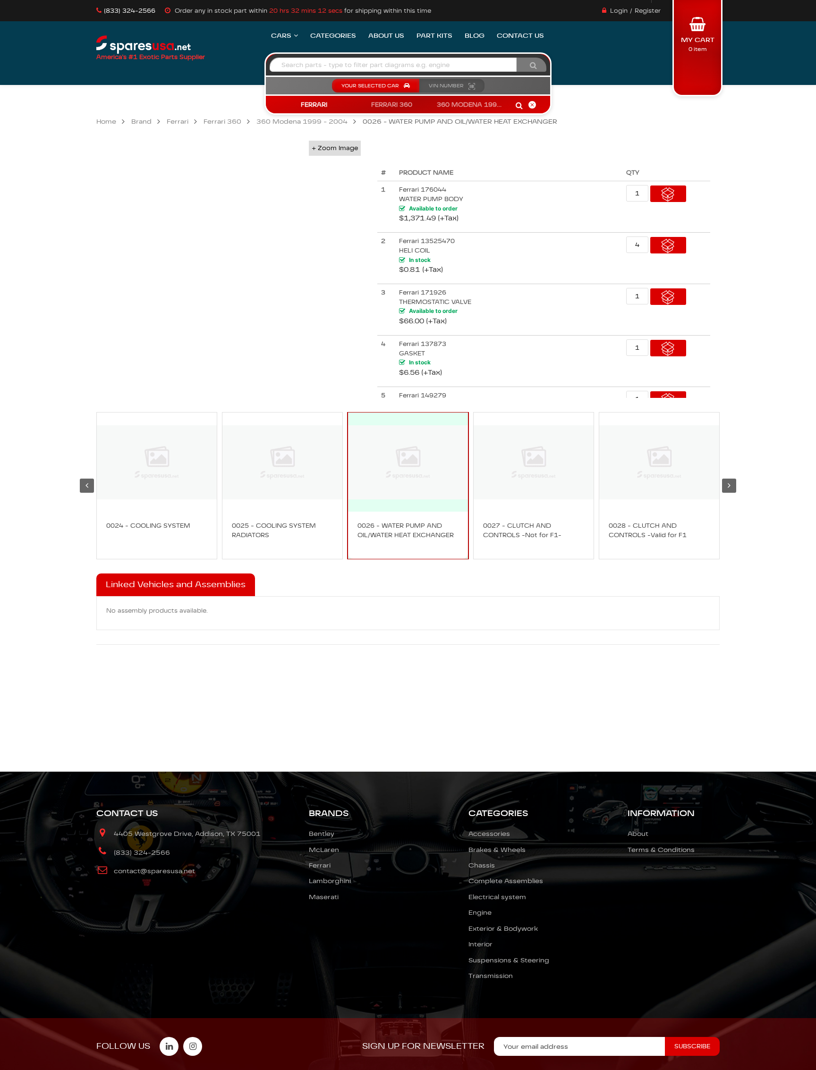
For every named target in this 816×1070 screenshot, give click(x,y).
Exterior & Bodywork (503, 928)
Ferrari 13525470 (427, 240)
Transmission (490, 975)
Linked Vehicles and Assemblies (176, 584)
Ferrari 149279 (422, 395)
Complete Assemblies (505, 881)
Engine (480, 912)
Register (648, 10)
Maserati (324, 897)
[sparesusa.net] (143, 44)
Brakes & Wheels (497, 849)
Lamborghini (330, 881)
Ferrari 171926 (422, 292)
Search (519, 106)
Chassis (481, 865)
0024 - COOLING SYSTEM (148, 525)
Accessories (489, 833)
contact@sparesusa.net (154, 871)
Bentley (321, 833)
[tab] (175, 584)
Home (106, 121)
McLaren (324, 849)
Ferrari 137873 (422, 343)
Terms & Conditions (661, 849)
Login (619, 10)
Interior (480, 944)
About (638, 833)
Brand (141, 121)
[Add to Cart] (668, 193)
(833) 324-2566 (129, 10)
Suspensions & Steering (508, 960)
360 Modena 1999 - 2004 (302, 121)
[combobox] (393, 65)
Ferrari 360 (222, 121)
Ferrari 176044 (422, 189)
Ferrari (177, 121)
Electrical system (497, 897)
